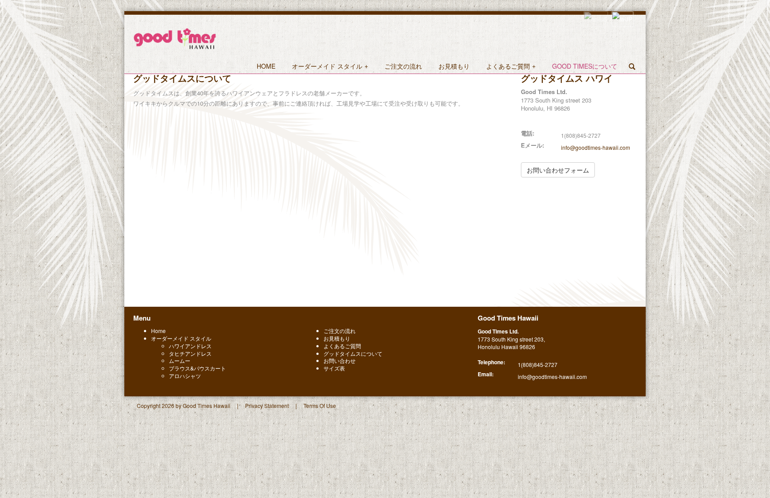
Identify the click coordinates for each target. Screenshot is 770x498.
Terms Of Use (319, 405)
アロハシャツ (185, 375)
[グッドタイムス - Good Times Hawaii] (175, 37)
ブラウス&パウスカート (197, 368)
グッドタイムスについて (353, 353)
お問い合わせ (340, 360)
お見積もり (337, 338)
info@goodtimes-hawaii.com (595, 147)
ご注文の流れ (340, 330)
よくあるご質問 (342, 346)
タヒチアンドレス (190, 353)
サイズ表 (334, 368)
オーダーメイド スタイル (181, 338)
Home (158, 330)
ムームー (179, 360)
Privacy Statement (267, 405)
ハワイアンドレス (190, 346)
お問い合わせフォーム (558, 169)
